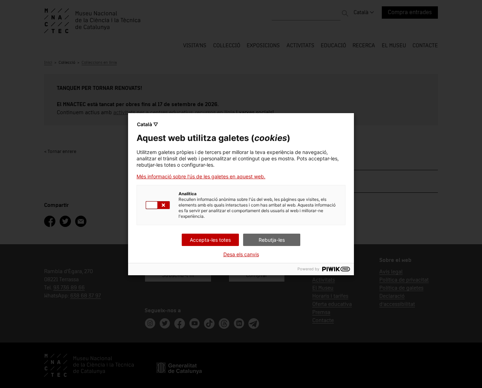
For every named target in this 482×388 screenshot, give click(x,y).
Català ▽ (147, 124)
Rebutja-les (272, 240)
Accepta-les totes (210, 240)
